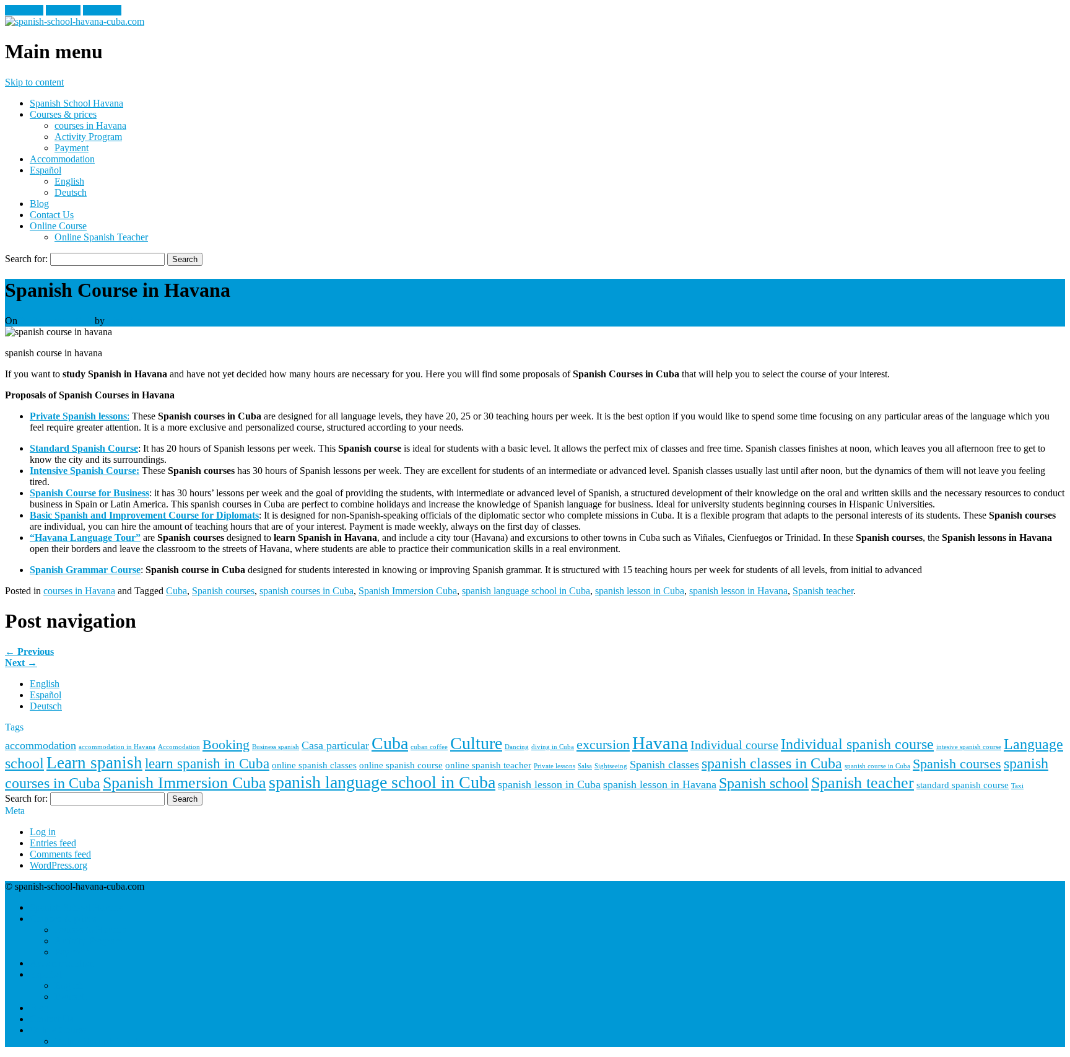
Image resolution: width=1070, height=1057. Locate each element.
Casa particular (335, 745)
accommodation (40, 745)
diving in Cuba (552, 746)
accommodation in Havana (117, 746)
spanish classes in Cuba (772, 763)
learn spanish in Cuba (207, 763)
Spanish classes (664, 764)
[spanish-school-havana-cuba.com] (74, 21)
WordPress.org (58, 865)
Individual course (734, 745)
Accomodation (179, 746)
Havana (660, 743)
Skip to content (34, 82)
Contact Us (52, 214)
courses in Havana (90, 125)
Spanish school (764, 782)
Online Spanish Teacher (101, 237)
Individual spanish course (857, 743)
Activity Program (88, 136)
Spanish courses (223, 591)
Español (45, 170)
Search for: (26, 258)
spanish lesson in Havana (738, 591)
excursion (603, 744)
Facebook (24, 10)
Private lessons (554, 766)
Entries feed (53, 843)
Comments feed (60, 854)
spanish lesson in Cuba (639, 591)
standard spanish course (962, 785)
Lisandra (124, 320)
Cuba (176, 591)
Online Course (58, 226)
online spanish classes (314, 765)
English (69, 181)
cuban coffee (429, 746)
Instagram (102, 10)
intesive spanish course (968, 746)
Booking (226, 744)
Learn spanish (94, 762)
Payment (71, 148)
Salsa (585, 766)
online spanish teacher (488, 765)
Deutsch (70, 192)
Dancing (517, 746)
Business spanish (275, 746)
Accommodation (62, 159)
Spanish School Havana (76, 103)
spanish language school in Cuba (526, 591)
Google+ (63, 10)
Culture (476, 743)
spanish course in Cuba (877, 766)
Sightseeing (610, 766)
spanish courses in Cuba (306, 591)
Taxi (1017, 786)
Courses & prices (63, 114)
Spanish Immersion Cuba (408, 591)
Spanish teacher (823, 591)
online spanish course (401, 765)
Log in (43, 832)
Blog (39, 203)
